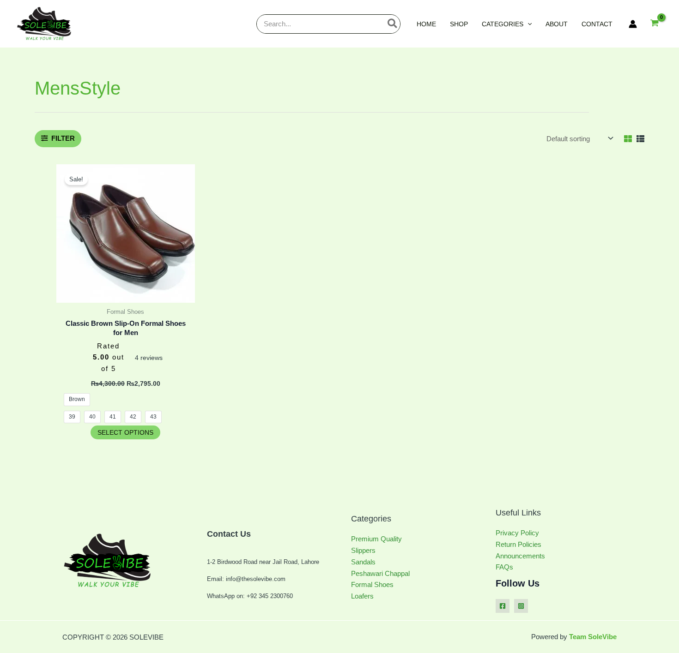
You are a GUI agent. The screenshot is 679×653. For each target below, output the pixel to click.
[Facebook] (502, 606)
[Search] (393, 24)
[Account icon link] (633, 24)
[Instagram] (521, 606)
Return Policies (518, 544)
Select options (125, 432)
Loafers (362, 596)
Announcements (520, 556)
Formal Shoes (372, 584)
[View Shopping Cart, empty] (654, 23)
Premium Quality (376, 539)
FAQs (504, 567)
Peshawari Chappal (380, 573)
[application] (527, 24)
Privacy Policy (517, 533)
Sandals (363, 562)
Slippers (363, 550)
